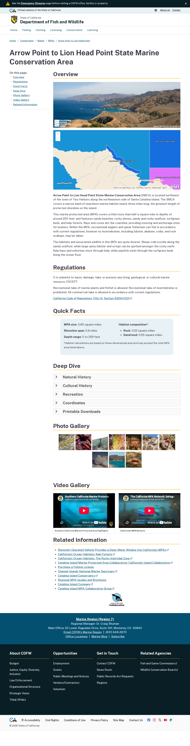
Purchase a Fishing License (76, 567)
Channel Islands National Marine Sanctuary (87, 571)
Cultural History (77, 385)
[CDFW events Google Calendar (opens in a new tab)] (156, 10)
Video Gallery (21, 99)
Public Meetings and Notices (71, 676)
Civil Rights (52, 720)
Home (13, 30)
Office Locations (76, 636)
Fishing (26, 30)
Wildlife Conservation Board (160, 669)
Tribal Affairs (18, 699)
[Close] (186, 3)
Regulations (20, 81)
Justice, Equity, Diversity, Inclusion (25, 671)
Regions (102, 682)
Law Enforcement (21, 680)
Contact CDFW (106, 663)
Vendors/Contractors (66, 682)
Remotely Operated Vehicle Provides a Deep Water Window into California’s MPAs (113, 550)
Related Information (25, 104)
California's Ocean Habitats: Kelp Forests (86, 554)
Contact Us (136, 720)
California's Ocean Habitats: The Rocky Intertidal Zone (95, 558)
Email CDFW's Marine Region (83, 632)
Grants (57, 669)
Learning (92, 30)
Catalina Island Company (75, 584)
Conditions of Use (75, 720)
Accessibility (32, 720)
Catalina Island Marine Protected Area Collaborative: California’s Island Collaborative (115, 562)
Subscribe (118, 636)
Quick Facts (20, 86)
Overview (18, 77)
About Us (165, 10)
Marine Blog (99, 636)
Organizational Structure (25, 686)
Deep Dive (19, 90)
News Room (104, 669)
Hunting (40, 30)
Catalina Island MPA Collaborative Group (86, 588)
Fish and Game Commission (160, 663)
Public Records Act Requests (115, 676)
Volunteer (59, 689)
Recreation (73, 394)
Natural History (77, 377)
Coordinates (74, 403)
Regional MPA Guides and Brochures (82, 580)
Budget (14, 663)
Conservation (74, 30)
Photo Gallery (21, 95)
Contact (176, 10)
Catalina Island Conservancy (78, 575)
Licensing (56, 30)
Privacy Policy (99, 720)
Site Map (118, 720)
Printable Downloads (81, 411)
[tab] (116, 377)
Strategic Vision (19, 693)
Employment (61, 663)
